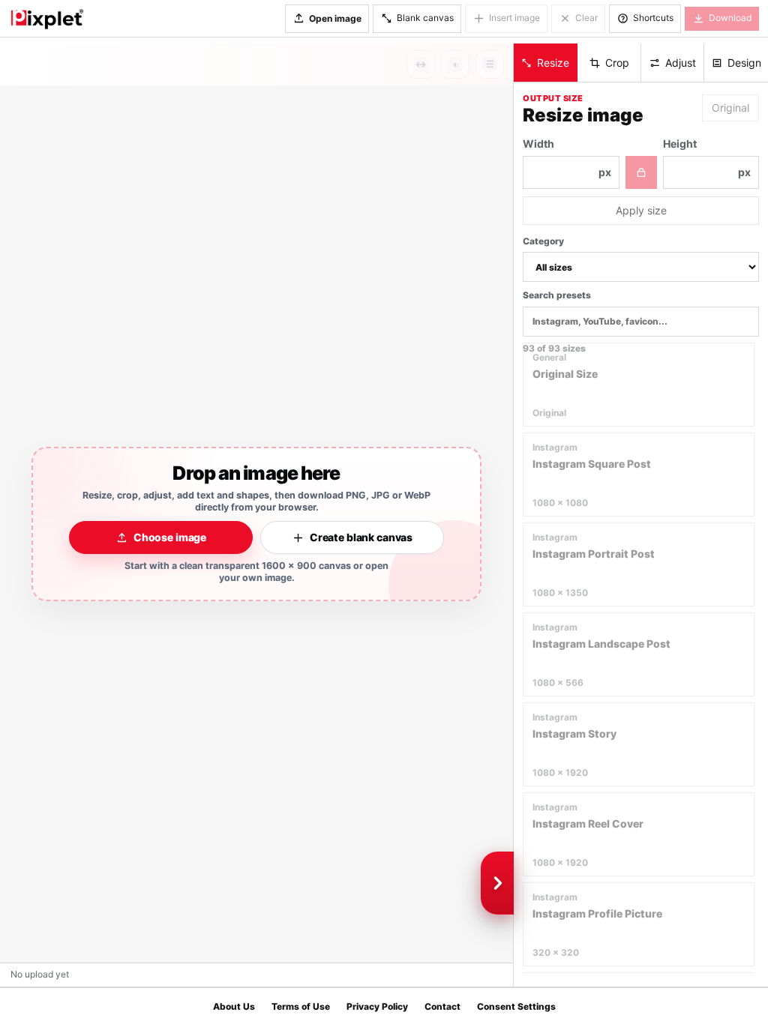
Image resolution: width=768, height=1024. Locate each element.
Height (707, 157)
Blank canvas (425, 17)
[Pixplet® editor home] (46, 18)
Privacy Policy (377, 1006)
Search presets (557, 295)
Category (543, 241)
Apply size (641, 210)
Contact (442, 1006)
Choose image (170, 537)
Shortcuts (653, 17)
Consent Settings (516, 1006)
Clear (586, 17)
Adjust (680, 62)
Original (730, 107)
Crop (617, 62)
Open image (335, 18)
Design (744, 62)
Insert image (514, 17)
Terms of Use (301, 1006)
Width (567, 157)
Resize (553, 62)
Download (730, 17)
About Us (234, 1006)
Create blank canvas (361, 537)
